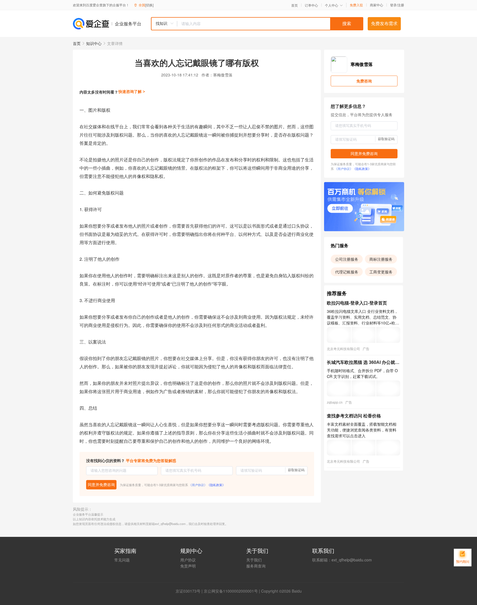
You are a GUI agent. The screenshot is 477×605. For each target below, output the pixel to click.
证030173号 (189, 591)
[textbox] (270, 23)
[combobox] (257, 23)
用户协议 (188, 560)
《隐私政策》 (216, 485)
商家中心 (376, 5)
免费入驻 (356, 5)
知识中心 (94, 43)
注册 (401, 4)
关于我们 (254, 560)
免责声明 (188, 566)
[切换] (149, 4)
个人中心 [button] (331, 5)
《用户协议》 (198, 485)
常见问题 (122, 560)
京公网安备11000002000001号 (231, 591)
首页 (294, 5)
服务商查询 (256, 566)
